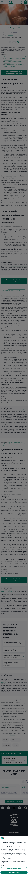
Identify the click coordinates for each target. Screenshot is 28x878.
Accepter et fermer (14, 872)
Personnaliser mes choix (14, 868)
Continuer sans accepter (14, 876)
